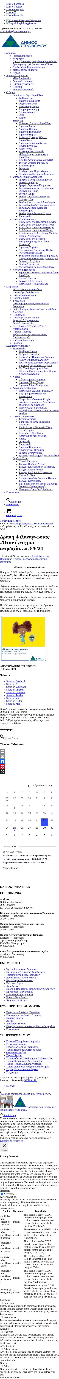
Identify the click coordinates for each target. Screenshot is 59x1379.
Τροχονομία (12, 1072)
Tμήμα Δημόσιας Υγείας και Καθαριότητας (27, 1066)
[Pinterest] (29, 766)
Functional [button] (5, 1300)
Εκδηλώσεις (28, 559)
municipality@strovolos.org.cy (15, 31)
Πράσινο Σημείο (14, 1018)
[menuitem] (32, 63)
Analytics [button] (4, 1328)
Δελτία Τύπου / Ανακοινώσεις (21, 977)
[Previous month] (29, 786)
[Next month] (52, 786)
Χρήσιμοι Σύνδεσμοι (17, 1000)
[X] (29, 771)
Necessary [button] (5, 1190)
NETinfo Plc (30, 1080)
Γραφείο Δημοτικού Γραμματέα (22, 1047)
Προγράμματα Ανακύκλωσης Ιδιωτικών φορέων (30, 1026)
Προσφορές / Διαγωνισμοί (19, 991)
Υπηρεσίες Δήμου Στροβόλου (27, 176)
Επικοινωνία (19, 348)
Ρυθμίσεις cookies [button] (9, 1138)
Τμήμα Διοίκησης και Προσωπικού (23, 1049)
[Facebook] (29, 761)
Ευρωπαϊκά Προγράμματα (19, 994)
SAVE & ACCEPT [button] (9, 1377)
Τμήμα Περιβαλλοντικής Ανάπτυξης (24, 1063)
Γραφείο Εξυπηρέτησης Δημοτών (23, 1041)
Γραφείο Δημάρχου (15, 1044)
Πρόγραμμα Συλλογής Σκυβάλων (23, 1012)
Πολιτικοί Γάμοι (14, 983)
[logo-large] (23, 47)
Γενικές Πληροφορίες (23, 416)
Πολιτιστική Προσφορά (24, 219)
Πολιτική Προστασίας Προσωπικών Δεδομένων (30, 989)
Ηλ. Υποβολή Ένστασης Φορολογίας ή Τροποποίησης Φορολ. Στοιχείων (25, 973)
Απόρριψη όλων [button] (42, 1138)
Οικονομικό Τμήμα (16, 1052)
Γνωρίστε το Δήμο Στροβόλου (28, 95)
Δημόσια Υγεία (20, 458)
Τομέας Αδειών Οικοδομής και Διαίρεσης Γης (29, 1058)
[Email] (29, 756)
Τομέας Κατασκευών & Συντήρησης (24, 1061)
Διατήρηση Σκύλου (15, 1023)
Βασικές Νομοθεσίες (17, 997)
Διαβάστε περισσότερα (11, 1140)
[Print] (29, 751)
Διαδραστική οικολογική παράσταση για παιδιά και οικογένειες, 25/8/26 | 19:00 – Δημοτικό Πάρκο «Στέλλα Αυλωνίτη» (27, 859)
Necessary (9, 1194)
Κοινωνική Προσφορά (24, 269)
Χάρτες (16, 376)
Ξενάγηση (18, 120)
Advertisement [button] (7, 1346)
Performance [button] (6, 1314)
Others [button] (3, 1363)
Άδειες (9, 1020)
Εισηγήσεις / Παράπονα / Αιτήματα (23, 1015)
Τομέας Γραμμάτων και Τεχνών (22, 1069)
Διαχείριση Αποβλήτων (24, 388)
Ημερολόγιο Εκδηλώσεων (19, 980)
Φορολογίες (12, 986)
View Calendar (10, 867)
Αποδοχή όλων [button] (26, 1138)
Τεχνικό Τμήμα (14, 1055)
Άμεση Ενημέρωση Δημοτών (21, 969)
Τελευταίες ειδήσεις (10, 520)
